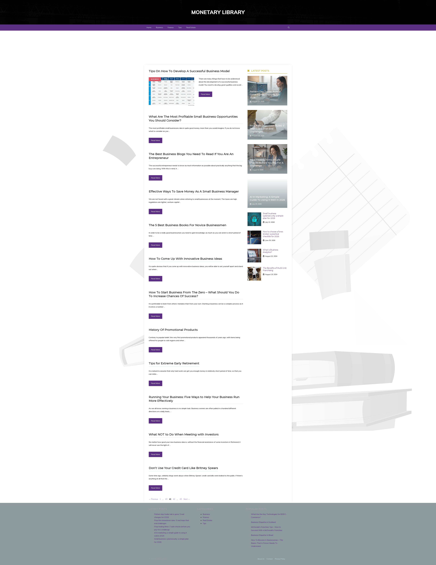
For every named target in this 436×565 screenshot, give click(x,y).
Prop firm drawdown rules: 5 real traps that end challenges (267, 128)
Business (159, 27)
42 (174, 499)
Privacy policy (280, 559)
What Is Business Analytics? (270, 251)
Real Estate (191, 27)
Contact (270, 559)
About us (260, 559)
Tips (180, 27)
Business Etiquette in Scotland (263, 522)
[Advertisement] (218, 48)
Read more (205, 94)
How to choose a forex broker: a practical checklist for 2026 (273, 234)
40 (166, 499)
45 (181, 499)
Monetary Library (218, 12)
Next (186, 499)
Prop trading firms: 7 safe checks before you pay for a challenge (266, 162)
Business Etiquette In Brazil (262, 535)
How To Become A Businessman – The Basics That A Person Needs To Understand (267, 543)
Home (148, 27)
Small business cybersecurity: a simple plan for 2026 (273, 215)
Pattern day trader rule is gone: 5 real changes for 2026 (265, 94)
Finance (171, 27)
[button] (289, 27)
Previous (153, 499)
